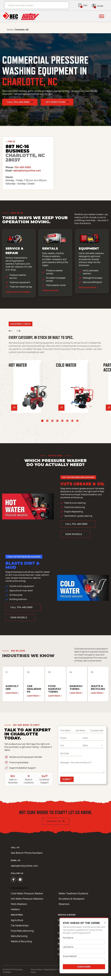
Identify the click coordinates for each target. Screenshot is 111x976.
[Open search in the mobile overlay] (35, 5)
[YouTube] (20, 879)
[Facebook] (13, 879)
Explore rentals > (51, 290)
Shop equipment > (88, 287)
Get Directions (55, 102)
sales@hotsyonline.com (27, 170)
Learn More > (12, 692)
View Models (73, 534)
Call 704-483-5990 (18, 102)
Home (10, 29)
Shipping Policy (50, 969)
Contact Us (54, 821)
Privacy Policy (36, 969)
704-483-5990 (22, 167)
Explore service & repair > (19, 291)
